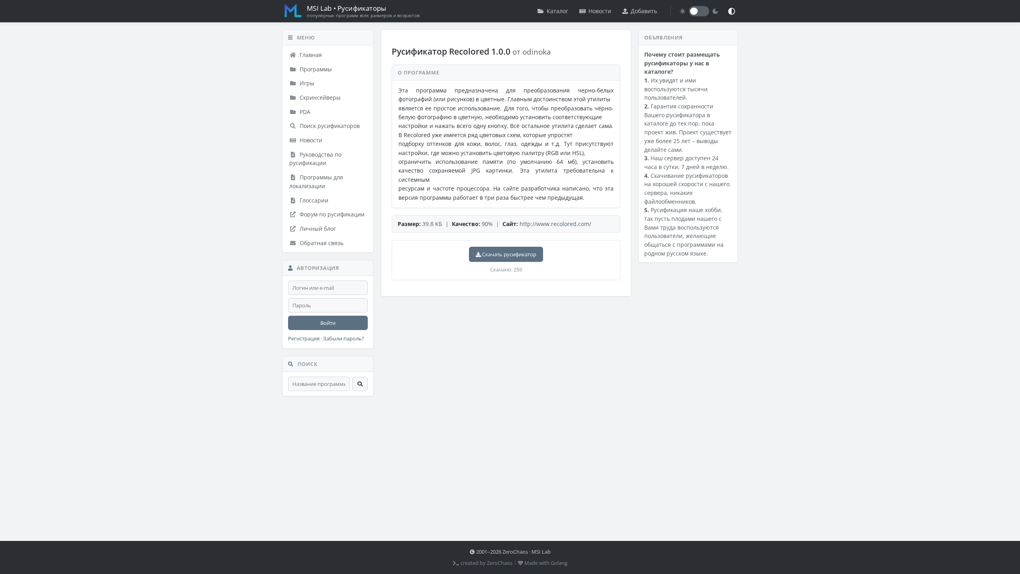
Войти (327, 322)
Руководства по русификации (315, 159)
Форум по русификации (331, 214)
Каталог (557, 11)
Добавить (644, 11)
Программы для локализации (316, 181)
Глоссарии (313, 200)
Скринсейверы (319, 97)
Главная (310, 55)
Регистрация (304, 338)
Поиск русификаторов (329, 126)
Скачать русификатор (508, 254)
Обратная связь (320, 243)
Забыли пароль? (343, 338)
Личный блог (317, 228)
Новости (599, 11)
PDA (304, 112)
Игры (306, 83)
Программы (315, 69)
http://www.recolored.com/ (555, 224)
